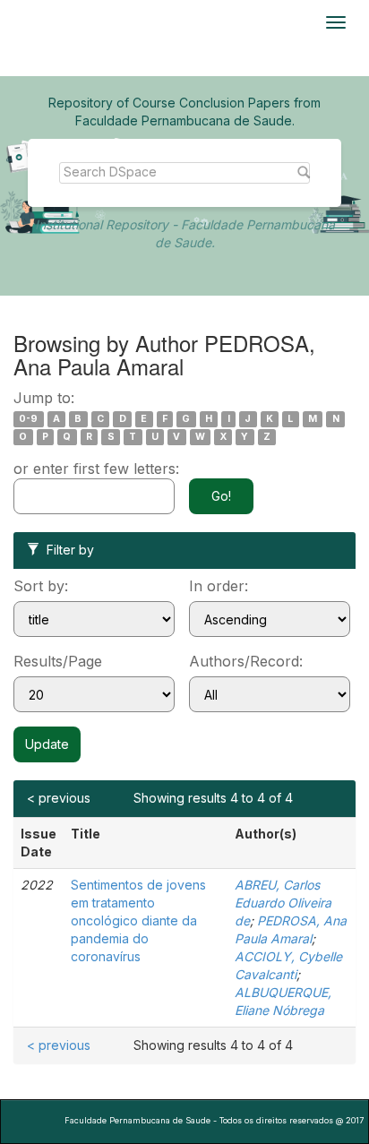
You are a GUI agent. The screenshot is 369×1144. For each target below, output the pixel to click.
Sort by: (40, 586)
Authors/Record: (246, 661)
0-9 (28, 419)
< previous (58, 797)
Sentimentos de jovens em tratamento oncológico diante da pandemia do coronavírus (138, 920)
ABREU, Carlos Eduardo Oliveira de (283, 902)
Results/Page (57, 661)
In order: (218, 586)
